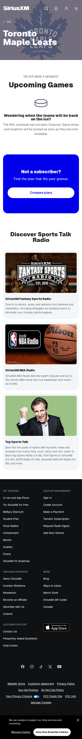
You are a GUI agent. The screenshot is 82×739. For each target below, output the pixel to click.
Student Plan (11, 519)
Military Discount (13, 512)
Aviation (8, 547)
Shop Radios (10, 526)
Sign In (47, 498)
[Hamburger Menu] (76, 9)
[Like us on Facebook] (22, 668)
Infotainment (10, 533)
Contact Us (10, 631)
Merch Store (50, 592)
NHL (9, 22)
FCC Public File (52, 696)
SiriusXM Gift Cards (55, 599)
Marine (7, 540)
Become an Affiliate (15, 599)
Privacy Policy (66, 683)
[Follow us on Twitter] (50, 668)
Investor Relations (14, 585)
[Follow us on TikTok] (41, 668)
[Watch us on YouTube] (59, 668)
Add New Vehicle (53, 533)
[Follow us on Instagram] (32, 668)
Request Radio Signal (56, 526)
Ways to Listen (52, 585)
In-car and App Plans (16, 498)
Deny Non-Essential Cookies (52, 732)
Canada (48, 607)
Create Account (52, 505)
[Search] (46, 9)
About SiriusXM (12, 578)
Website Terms (16, 683)
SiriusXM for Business (16, 561)
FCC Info (70, 696)
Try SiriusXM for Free (15, 505)
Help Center (10, 645)
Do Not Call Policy (52, 690)
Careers (7, 614)
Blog (46, 578)
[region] (41, 727)
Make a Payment (53, 512)
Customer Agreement (41, 683)
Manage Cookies (41, 702)
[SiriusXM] (16, 9)
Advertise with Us (13, 607)
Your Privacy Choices (19, 696)
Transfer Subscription (56, 519)
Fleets (7, 554)
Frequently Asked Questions (20, 638)
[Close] (78, 720)
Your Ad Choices (28, 690)
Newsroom (9, 592)
